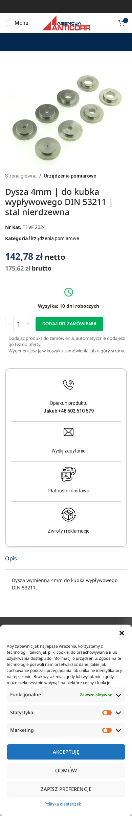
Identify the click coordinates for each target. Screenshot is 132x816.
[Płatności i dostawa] (68, 474)
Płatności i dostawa (68, 490)
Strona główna (21, 176)
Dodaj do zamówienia (69, 323)
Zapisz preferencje (66, 789)
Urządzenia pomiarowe (70, 176)
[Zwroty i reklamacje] (68, 514)
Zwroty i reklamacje (69, 531)
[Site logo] (66, 22)
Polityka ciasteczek (62, 804)
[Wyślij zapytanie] (68, 432)
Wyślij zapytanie (68, 450)
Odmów (66, 770)
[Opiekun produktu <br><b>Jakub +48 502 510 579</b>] (68, 385)
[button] (121, 633)
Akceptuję (66, 751)
